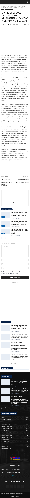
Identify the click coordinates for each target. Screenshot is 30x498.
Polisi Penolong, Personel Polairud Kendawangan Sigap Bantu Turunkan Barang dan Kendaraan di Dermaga (19, 223)
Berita (7, 6)
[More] (20, 28)
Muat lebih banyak (14, 363)
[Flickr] (15, 486)
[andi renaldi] (2, 24)
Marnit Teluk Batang (8, 9)
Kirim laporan (15, 476)
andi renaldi (7, 24)
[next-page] (5, 238)
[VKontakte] (22, 486)
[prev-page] (2, 238)
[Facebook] (7, 28)
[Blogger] (7, 486)
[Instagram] (18, 486)
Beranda (3, 6)
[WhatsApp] (17, 28)
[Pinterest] (14, 28)
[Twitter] (10, 28)
